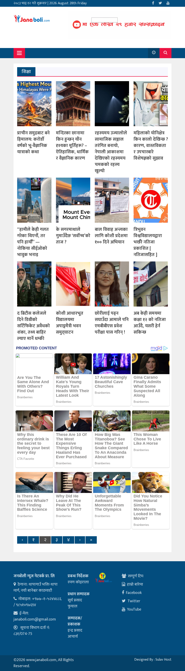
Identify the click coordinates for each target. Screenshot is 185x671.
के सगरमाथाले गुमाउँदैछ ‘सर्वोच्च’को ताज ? (73, 236)
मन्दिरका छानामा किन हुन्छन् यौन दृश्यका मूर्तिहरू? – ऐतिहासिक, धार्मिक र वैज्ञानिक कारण (72, 145)
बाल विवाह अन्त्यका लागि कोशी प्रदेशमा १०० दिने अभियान (111, 236)
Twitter (133, 601)
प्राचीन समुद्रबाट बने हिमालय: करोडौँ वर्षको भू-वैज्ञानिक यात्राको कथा (33, 142)
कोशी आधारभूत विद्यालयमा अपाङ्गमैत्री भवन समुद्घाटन (69, 322)
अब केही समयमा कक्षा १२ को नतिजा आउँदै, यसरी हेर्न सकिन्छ (150, 322)
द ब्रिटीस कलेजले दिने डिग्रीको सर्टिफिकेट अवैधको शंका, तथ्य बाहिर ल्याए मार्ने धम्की (33, 325)
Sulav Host (163, 660)
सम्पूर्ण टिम (135, 576)
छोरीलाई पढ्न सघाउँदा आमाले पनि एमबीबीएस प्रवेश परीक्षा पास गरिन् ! (112, 322)
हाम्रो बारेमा (135, 584)
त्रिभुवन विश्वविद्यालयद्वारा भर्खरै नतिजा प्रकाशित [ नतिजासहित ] (148, 242)
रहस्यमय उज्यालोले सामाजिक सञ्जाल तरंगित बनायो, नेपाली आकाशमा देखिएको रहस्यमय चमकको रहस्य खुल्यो (111, 152)
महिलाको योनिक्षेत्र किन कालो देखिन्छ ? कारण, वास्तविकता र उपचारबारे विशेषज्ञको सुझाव (151, 145)
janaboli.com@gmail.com (35, 619)
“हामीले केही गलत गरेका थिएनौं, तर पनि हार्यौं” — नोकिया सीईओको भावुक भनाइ (33, 242)
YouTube (134, 609)
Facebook (134, 592)
